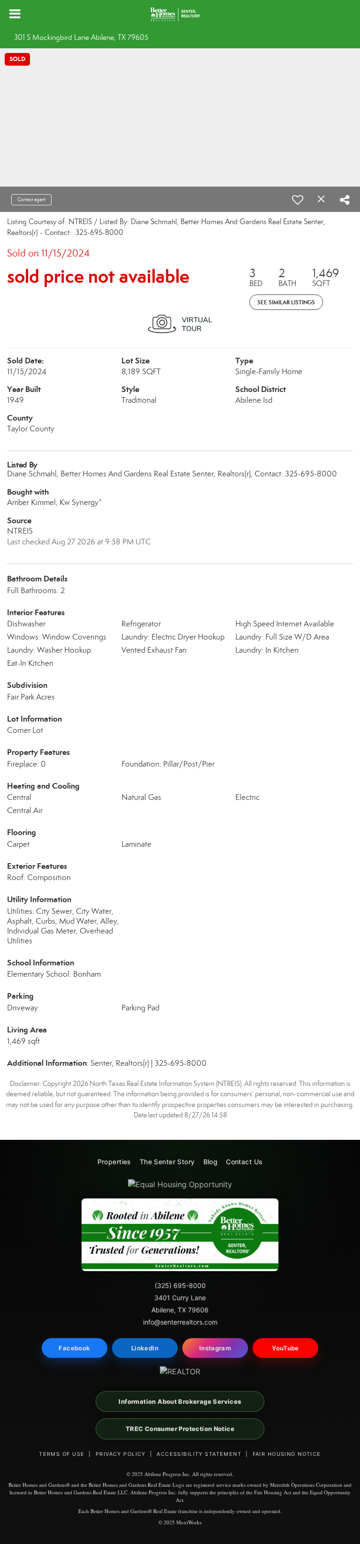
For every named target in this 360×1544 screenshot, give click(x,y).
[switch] (297, 199)
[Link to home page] (180, 14)
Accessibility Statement (199, 1454)
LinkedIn (144, 1348)
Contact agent (31, 199)
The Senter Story (167, 1162)
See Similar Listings (286, 302)
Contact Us (244, 1162)
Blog (210, 1162)
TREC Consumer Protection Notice (180, 1428)
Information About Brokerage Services (180, 1401)
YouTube (285, 1348)
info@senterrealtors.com (180, 1322)
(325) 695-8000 (180, 1285)
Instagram (215, 1348)
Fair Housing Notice (287, 1454)
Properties (114, 1162)
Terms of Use (61, 1454)
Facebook (74, 1348)
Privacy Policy (121, 1454)
